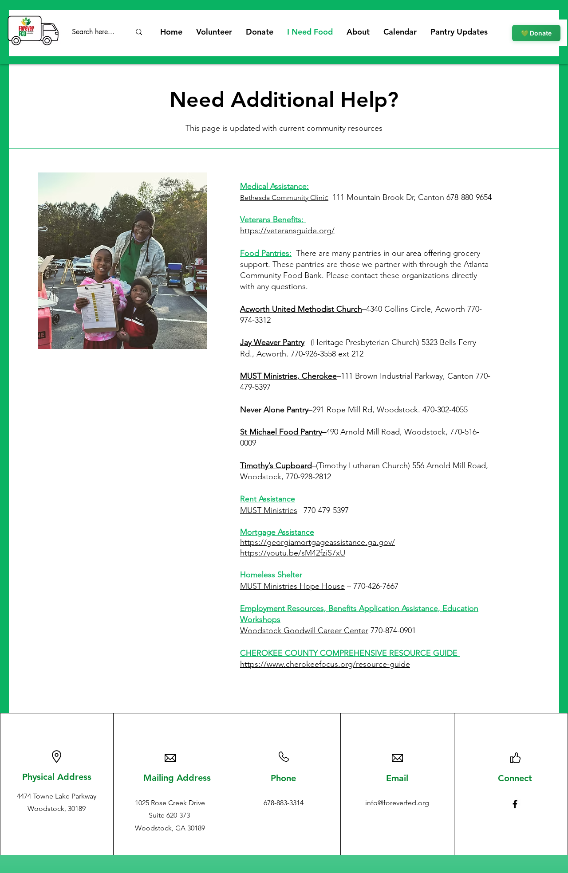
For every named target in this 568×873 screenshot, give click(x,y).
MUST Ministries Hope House (292, 586)
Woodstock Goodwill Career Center (304, 630)
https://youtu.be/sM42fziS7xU (292, 553)
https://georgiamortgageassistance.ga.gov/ (317, 542)
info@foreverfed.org (397, 803)
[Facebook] (515, 804)
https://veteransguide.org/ (287, 230)
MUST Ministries (268, 510)
